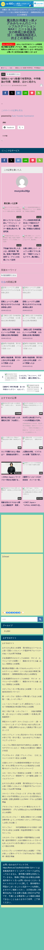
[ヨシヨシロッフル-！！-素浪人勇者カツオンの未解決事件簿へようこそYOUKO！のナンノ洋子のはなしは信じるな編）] (22, 819)
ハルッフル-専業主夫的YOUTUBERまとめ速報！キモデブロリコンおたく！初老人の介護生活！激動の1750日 (22, 748)
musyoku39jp (22, 191)
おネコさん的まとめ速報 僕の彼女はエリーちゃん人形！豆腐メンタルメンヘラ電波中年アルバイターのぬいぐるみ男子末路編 (22, 650)
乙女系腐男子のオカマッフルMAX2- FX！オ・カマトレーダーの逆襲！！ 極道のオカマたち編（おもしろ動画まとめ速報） (22, 661)
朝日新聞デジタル (14, 74)
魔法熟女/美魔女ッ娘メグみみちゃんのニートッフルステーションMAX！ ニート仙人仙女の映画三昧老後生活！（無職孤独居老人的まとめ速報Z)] (21, 671)
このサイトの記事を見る (12, 110)
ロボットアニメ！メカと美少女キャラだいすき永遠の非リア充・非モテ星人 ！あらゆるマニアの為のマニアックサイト (22, 737)
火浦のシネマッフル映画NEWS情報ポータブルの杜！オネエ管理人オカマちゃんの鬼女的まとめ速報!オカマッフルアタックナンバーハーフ (21, 765)
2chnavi (5, 556)
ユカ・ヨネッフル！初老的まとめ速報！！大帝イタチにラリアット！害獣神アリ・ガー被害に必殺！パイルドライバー (22, 775)
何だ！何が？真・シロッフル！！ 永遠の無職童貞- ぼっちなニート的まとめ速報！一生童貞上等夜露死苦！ (22, 714)
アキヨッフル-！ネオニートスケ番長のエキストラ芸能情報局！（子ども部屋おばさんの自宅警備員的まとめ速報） (22, 809)
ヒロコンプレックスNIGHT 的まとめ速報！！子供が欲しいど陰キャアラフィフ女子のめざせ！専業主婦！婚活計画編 (22, 853)
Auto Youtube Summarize (23, 116)
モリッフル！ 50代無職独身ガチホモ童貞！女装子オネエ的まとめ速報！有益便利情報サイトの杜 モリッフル (22, 830)
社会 (3, 74)
